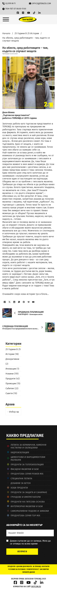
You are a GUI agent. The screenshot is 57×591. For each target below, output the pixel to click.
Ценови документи (24, 566)
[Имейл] (33, 302)
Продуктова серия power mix (27, 473)
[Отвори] (6, 19)
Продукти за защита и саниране (29, 492)
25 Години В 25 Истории (27, 33)
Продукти (10, 378)
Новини (9, 373)
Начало (6, 33)
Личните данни (28, 572)
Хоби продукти (19, 487)
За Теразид (37, 566)
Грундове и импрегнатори (26, 497)
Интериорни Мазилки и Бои (27, 506)
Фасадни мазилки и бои (25, 469)
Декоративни (12, 359)
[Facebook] (4, 302)
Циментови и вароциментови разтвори (28, 458)
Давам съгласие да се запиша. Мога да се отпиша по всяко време (30, 542)
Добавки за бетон (21, 483)
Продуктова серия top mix (25, 515)
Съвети (9, 393)
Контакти (45, 566)
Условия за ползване (17, 569)
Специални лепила (21, 478)
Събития (10, 388)
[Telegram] (28, 302)
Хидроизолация (20, 452)
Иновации (11, 368)
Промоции (11, 383)
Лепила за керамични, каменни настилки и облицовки (28, 446)
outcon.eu (36, 586)
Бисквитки (44, 569)
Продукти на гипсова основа (28, 501)
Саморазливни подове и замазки (30, 511)
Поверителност (32, 569)
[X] (9, 302)
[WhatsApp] (19, 302)
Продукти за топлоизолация (27, 464)
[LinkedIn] (14, 302)
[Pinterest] (23, 302)
